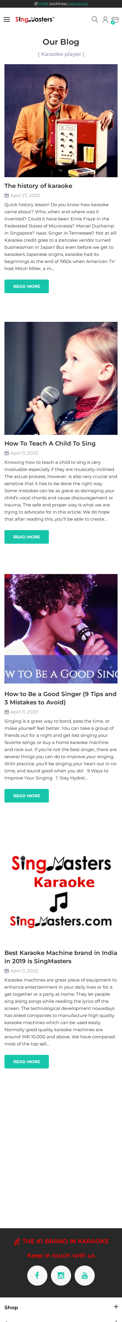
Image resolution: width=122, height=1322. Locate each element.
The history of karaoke (38, 185)
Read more (26, 286)
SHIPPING (63, 4)
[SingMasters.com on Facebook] (37, 1275)
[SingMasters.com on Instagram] (61, 1275)
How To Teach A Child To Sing (50, 443)
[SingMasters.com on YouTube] (85, 1275)
